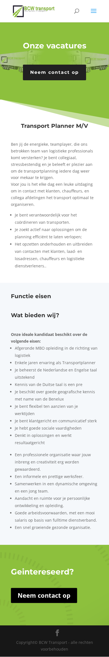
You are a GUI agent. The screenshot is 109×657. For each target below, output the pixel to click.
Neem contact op (54, 72)
